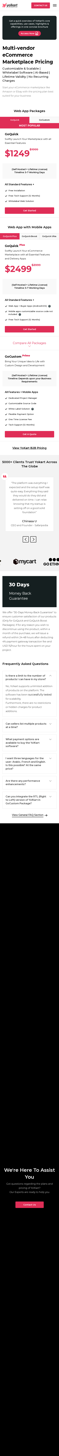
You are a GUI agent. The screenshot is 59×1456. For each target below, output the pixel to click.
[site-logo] (10, 5)
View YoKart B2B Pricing (29, 448)
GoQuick (14, 120)
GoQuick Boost (29, 236)
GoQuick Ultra (49, 236)
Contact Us (40, 5)
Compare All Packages (29, 343)
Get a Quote (29, 434)
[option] (29, 501)
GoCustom (44, 120)
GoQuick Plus (10, 236)
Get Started (29, 210)
